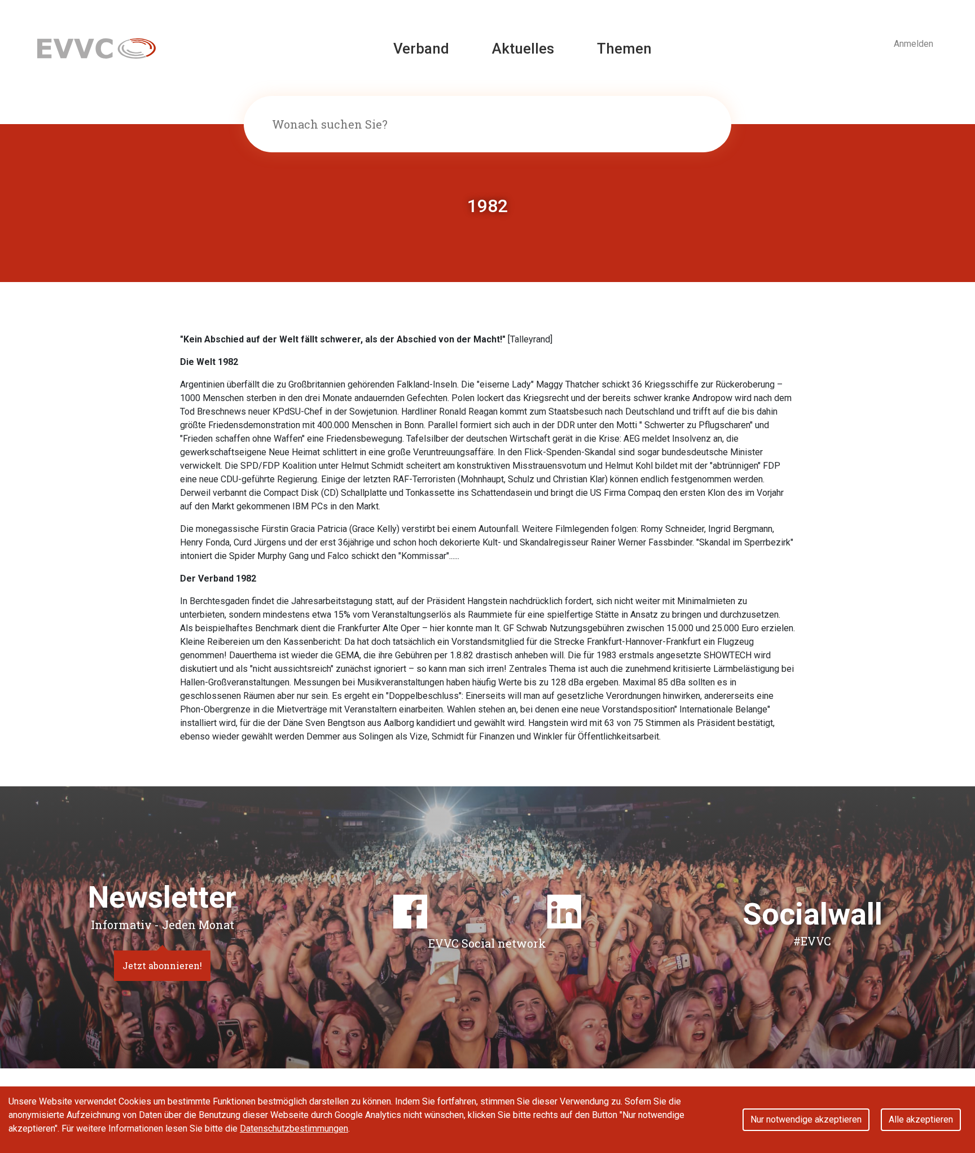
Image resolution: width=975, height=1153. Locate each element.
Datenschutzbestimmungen (294, 1128)
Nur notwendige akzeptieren (806, 1119)
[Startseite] (96, 47)
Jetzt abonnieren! (162, 965)
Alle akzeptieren (921, 1119)
